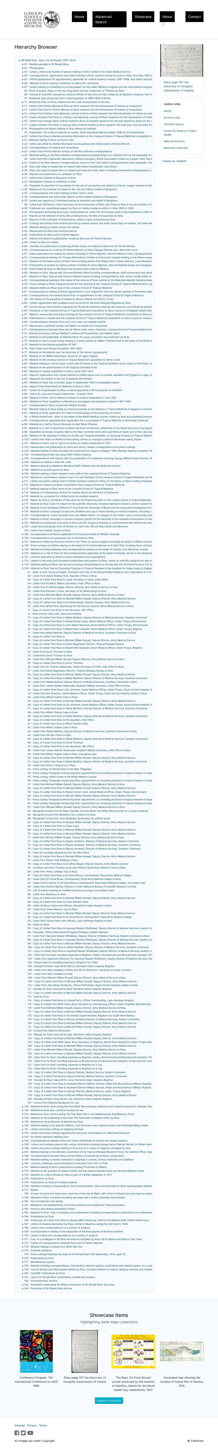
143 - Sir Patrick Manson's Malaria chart (46, 1136)
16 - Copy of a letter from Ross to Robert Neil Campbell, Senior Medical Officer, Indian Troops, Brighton (85, 628)
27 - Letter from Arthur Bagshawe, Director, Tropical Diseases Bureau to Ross (70, 670)
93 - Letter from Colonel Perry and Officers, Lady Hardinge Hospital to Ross (70, 920)
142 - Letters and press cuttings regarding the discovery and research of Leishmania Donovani (77, 1132)
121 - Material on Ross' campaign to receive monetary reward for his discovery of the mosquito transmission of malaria (89, 518)
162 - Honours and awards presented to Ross (49, 1208)
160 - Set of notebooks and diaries (43, 1201)
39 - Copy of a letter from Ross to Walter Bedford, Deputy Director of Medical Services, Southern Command (87, 716)
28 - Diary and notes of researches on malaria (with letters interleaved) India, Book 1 (71, 166)
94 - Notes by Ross (38, 924)
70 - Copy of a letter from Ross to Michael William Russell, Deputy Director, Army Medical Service (81, 833)
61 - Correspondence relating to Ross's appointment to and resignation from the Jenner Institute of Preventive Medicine (90, 291)
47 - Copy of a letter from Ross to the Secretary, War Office (61, 746)
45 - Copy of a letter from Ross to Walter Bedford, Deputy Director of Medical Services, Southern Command (87, 738)
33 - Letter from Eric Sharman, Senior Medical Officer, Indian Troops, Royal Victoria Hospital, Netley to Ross (87, 693)
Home (79, 17)
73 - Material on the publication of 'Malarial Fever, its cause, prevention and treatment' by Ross (76, 337)
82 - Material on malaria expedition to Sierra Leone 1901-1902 (58, 371)
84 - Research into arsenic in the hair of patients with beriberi (58, 378)
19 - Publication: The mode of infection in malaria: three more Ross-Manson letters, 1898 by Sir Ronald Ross (84, 132)
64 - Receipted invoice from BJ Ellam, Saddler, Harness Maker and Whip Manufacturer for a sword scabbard (88, 810)
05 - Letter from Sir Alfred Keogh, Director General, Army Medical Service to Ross (73, 587)
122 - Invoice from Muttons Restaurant (49, 1030)
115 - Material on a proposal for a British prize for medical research (61, 496)
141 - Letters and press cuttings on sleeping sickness (53, 1129)
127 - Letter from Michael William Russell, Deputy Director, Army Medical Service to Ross (77, 1049)
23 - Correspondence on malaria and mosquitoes (51, 147)
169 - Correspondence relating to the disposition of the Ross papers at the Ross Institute (73, 1231)
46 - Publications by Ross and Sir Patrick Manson (51, 234)
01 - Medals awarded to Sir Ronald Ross (46, 64)
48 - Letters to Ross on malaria (41, 242)
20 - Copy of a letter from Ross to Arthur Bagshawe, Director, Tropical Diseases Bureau (76, 643)
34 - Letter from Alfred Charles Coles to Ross (52, 697)
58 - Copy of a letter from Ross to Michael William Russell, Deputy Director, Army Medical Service (81, 787)
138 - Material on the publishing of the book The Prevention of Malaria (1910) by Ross (71, 1117)
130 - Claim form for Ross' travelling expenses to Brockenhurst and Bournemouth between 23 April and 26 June (90, 1060)
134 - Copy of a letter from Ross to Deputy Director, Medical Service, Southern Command (77, 1076)
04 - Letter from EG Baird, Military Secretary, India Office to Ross (64, 583)
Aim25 (167, 111)
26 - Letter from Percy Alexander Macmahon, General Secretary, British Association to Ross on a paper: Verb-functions (90, 158)
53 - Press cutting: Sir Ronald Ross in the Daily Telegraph (59, 769)
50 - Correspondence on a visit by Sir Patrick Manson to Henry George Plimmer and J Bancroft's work (80, 249)
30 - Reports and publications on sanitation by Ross (53, 174)
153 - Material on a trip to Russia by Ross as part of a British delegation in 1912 (68, 1174)
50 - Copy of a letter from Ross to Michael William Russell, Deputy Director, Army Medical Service (81, 757)
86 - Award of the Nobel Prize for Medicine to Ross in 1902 (57, 386)
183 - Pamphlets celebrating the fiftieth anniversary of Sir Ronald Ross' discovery (69, 1284)
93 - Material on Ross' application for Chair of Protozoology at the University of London (72, 412)
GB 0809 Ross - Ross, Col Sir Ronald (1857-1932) (48, 60)
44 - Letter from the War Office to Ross (49, 735)
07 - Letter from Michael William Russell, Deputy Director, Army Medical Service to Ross (76, 594)
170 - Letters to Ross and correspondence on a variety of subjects (61, 1235)
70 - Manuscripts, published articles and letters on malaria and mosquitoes (65, 325)
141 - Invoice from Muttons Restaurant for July (53, 1102)
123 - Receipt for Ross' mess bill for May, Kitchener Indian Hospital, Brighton (70, 1034)
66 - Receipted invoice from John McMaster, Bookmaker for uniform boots (69, 818)
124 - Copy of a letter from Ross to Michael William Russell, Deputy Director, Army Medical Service (82, 1038)
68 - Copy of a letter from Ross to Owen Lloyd (53, 825)
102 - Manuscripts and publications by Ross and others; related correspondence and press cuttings (79, 447)
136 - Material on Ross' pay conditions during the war (53, 1110)
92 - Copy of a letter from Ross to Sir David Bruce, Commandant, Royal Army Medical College (79, 916)
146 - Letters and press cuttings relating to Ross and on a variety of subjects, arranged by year (77, 1148)
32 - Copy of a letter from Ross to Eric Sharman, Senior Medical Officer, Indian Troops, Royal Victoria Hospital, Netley (93, 689)
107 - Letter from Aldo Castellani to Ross (50, 973)
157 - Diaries (31, 1189)
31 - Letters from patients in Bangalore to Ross (50, 177)
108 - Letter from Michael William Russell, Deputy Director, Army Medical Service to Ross (77, 977)
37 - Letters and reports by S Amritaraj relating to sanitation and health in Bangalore (71, 200)
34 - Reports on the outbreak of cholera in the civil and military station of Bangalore (70, 189)
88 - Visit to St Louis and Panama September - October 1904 (58, 393)
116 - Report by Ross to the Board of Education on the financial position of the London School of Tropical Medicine (87, 499)
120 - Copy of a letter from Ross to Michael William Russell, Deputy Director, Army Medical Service (82, 1023)
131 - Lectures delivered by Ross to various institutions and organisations (64, 556)
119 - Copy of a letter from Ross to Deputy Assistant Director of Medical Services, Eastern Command (83, 1019)
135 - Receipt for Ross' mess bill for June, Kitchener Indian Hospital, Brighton (70, 1079)
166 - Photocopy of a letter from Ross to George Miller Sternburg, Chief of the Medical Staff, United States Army (86, 1220)
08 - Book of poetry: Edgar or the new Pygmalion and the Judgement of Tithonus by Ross (74, 90)
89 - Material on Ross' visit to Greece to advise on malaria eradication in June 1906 (70, 397)
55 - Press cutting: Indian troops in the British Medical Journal (62, 776)
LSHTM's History (174, 124)
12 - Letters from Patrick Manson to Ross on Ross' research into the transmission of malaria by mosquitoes (83, 105)
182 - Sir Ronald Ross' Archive (40, 1280)
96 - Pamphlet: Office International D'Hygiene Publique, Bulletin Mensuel (68, 932)
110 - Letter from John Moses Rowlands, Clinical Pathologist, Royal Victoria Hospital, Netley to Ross (83, 985)
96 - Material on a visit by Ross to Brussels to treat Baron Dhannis (60, 424)
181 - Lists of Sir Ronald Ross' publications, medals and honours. (60, 1277)
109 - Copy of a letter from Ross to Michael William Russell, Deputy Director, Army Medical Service (82, 981)
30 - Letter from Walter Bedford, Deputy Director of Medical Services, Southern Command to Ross (82, 681)
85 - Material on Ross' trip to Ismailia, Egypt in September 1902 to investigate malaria (71, 382)
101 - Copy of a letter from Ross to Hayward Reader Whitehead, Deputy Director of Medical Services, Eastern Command (94, 950)
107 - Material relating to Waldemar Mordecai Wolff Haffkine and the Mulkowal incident (72, 465)
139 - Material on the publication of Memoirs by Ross (53, 1121)
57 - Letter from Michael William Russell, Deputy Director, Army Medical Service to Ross (76, 784)
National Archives (174, 141)
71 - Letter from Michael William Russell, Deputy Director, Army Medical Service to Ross (76, 837)
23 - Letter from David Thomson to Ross (50, 655)
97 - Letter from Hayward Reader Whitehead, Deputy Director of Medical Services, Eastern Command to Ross (89, 935)
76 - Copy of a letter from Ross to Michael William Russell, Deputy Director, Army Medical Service (81, 856)
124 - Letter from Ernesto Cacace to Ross (47, 530)
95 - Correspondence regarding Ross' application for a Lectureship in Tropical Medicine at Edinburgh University (86, 420)
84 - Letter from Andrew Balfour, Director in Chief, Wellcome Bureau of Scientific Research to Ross (82, 886)
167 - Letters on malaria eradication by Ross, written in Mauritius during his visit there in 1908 (76, 1223)
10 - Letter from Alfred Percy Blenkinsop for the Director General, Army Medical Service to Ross (81, 606)
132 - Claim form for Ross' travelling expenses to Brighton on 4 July (65, 1068)
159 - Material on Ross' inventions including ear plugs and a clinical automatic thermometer (74, 1197)
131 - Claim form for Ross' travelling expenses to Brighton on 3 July (65, 1064)
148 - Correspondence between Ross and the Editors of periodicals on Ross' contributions (74, 1155)
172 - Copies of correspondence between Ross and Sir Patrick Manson (63, 1242)
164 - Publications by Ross (39, 1216)
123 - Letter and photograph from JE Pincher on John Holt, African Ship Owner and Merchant (76, 526)
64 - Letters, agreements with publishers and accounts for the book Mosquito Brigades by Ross (77, 302)
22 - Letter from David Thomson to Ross (50, 651)
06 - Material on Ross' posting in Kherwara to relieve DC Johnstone (61, 83)
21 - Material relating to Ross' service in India (49, 139)
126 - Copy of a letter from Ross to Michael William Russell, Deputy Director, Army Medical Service (82, 1045)
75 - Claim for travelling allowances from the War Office (58, 852)
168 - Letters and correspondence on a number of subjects (57, 1227)
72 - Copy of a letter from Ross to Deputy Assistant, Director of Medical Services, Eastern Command (83, 841)
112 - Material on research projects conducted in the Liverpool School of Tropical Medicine (74, 484)
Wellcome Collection (176, 147)
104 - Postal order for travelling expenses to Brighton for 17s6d (63, 962)
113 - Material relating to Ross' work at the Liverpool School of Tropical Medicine (68, 488)
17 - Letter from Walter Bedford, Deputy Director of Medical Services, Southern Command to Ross (82, 632)
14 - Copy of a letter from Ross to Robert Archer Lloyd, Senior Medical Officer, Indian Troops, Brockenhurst (87, 621)
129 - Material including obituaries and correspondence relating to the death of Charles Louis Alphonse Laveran (86, 549)
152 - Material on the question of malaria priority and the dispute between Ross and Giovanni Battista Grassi (84, 1170)
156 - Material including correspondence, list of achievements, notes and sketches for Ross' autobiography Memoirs (88, 1186)
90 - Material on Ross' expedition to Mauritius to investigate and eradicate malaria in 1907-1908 (77, 401)
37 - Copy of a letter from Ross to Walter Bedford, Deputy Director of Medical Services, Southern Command (87, 708)
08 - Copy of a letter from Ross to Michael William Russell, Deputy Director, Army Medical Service (81, 598)
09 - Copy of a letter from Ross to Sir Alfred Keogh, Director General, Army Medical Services (79, 602)
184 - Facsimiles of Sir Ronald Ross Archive (48, 1288)
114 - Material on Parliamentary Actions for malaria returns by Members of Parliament (71, 492)
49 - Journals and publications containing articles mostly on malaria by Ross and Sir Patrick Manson (79, 246)
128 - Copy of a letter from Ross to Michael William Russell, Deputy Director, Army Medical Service (82, 1053)
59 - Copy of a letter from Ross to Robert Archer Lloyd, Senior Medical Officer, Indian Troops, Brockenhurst (87, 791)
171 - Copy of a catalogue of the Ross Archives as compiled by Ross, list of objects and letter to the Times (83, 1239)
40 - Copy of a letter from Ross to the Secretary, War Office (61, 719)
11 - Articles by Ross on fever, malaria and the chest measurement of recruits (67, 101)
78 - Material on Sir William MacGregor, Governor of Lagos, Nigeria (61, 355)
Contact (194, 17)
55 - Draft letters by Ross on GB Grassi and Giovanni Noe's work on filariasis (66, 268)
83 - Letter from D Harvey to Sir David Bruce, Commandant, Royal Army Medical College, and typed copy (86, 882)
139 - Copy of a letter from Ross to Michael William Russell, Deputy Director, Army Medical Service (82, 1095)
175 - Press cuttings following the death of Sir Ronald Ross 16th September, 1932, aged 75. (75, 1254)
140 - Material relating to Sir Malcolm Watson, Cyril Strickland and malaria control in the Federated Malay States (86, 1125)
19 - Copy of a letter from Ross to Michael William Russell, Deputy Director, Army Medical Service (81, 640)
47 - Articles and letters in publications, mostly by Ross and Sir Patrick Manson (68, 238)
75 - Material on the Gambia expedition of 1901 (50, 344)
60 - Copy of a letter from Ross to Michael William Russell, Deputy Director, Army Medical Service (81, 795)
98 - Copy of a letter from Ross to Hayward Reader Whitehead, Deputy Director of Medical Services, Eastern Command (94, 939)
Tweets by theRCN (174, 161)
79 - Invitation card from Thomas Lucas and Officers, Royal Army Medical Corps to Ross (77, 867)
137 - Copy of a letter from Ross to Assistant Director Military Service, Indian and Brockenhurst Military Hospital (89, 1087)
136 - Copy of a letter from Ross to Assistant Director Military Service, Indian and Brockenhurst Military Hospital (89, 1083)
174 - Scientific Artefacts (38, 1250)
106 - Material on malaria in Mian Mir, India (47, 462)
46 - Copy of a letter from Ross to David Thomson (55, 742)
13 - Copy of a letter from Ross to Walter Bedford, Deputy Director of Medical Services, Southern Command (87, 617)
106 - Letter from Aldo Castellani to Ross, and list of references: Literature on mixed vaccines (79, 969)
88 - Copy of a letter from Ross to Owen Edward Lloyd (58, 901)
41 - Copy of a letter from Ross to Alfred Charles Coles (58, 723)
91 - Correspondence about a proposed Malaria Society (55, 405)
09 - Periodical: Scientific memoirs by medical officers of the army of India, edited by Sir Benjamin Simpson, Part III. (88, 94)
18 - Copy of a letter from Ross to (46, 636)
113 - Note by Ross (38, 996)
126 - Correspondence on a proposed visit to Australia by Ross (59, 537)
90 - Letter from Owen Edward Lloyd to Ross (52, 909)
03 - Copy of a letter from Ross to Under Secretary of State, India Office (68, 579)
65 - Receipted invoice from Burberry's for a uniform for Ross (61, 814)
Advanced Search (103, 19)
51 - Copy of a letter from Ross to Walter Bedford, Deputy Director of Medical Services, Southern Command (87, 761)
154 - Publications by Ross (39, 1178)
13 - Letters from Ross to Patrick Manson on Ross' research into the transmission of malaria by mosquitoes (83, 109)
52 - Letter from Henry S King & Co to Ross (51, 765)
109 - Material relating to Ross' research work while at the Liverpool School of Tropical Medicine (77, 473)
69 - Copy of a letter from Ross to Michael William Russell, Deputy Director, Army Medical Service (81, 829)
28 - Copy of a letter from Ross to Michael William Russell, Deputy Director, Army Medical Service (81, 674)
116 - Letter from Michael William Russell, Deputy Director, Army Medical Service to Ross (77, 1007)
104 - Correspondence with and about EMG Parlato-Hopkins (57, 454)
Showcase (143, 17)
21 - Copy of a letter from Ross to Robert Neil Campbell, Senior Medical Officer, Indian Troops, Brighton (85, 647)
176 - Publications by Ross (39, 1258)
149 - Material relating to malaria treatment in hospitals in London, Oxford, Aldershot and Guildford (79, 1159)
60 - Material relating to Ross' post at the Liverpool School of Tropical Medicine (68, 287)
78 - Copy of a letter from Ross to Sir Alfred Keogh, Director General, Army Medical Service (78, 863)
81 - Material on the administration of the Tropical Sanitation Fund (60, 367)
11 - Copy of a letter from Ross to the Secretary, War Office (60, 609)
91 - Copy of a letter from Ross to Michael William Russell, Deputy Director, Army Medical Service (81, 913)
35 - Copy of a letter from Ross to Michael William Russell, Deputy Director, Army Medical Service (81, 700)
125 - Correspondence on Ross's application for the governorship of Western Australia (71, 534)
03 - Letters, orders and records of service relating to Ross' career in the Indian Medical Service (77, 71)
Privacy (32, 1425)
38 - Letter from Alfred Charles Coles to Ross (52, 712)
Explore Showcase (109, 1400)
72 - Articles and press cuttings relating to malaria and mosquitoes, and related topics (72, 333)
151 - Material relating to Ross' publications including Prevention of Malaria (65, 1167)
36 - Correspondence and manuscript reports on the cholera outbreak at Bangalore (70, 196)
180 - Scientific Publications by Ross (44, 1273)
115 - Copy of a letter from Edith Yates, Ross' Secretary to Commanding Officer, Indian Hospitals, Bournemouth (89, 1004)
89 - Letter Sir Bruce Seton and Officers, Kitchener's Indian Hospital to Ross (70, 905)
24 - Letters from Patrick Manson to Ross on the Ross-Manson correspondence (68, 151)
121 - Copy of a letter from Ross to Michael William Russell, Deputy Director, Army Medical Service (82, 1026)
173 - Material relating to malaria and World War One (53, 1246)
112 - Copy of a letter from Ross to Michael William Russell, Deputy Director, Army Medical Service (82, 992)
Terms (43, 1425)
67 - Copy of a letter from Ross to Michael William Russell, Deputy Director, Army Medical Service (81, 822)
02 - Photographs (34, 67)
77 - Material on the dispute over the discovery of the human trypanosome (65, 352)
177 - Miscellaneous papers (39, 1261)
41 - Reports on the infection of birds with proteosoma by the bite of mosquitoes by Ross (73, 215)
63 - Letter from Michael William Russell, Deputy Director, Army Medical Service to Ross (76, 806)
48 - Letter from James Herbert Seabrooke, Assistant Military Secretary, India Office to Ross (79, 750)
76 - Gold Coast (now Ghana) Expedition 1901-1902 (53, 348)
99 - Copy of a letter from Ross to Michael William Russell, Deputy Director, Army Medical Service (81, 943)
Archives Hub (172, 117)
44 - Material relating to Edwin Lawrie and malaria (51, 227)
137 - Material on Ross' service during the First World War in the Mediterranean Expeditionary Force (79, 1114)
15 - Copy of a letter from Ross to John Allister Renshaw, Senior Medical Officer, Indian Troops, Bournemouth (88, 625)
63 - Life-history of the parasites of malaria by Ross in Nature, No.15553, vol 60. (69, 299)
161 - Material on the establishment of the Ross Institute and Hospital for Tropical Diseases (74, 1204)
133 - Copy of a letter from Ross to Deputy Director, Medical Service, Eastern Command (76, 1072)
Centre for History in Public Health (180, 132)
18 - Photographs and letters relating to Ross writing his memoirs (60, 128)
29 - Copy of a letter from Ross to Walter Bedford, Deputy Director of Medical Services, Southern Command (87, 678)
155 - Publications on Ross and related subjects (50, 1182)
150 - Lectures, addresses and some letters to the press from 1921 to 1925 (66, 1163)
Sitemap (19, 1425)
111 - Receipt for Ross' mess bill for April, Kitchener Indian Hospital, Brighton (70, 988)
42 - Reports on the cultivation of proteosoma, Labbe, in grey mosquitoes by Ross (69, 219)
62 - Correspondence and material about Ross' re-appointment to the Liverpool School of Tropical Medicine (84, 295)
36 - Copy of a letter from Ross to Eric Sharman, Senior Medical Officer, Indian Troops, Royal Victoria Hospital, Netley (93, 704)
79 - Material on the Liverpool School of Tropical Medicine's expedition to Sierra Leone (72, 359)
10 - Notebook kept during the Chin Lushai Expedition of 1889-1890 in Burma (67, 98)
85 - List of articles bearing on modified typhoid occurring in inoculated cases (71, 890)
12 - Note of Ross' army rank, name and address (54, 613)
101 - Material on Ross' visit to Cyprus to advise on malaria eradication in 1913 (67, 443)
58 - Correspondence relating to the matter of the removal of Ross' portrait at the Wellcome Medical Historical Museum (90, 280)
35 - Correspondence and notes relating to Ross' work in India (58, 192)
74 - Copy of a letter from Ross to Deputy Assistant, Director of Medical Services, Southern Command (84, 848)
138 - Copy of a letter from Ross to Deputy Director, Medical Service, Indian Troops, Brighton (79, 1091)
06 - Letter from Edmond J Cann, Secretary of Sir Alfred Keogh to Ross (67, 591)
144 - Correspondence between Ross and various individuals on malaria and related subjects (75, 1140)
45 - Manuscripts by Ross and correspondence (50, 230)
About (167, 17)
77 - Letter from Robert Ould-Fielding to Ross (53, 860)
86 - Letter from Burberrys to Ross (47, 894)
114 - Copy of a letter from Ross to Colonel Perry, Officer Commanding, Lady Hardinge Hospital (81, 1000)
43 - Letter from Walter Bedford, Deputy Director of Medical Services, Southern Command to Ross (82, 731)
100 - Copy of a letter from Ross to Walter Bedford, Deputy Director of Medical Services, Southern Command (88, 947)
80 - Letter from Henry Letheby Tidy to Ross (52, 871)
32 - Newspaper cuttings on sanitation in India (50, 181)
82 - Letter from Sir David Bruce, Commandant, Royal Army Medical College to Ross (74, 879)
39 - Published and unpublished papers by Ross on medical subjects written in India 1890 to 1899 (79, 208)
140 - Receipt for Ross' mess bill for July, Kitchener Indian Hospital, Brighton (70, 1098)
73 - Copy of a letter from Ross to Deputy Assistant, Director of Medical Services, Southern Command (84, 844)
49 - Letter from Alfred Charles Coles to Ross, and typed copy (62, 753)
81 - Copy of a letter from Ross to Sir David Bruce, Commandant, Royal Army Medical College (79, 875)
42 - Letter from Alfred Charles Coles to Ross (52, 727)
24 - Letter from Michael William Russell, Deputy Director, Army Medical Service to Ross (76, 659)
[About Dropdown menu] (163, 24)
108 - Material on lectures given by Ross (46, 469)
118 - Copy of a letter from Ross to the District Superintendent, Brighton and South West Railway (81, 1015)
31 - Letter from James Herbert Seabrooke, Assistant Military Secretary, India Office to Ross (79, 685)
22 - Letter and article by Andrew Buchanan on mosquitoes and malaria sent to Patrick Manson (77, 143)
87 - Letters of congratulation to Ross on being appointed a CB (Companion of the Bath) (73, 390)
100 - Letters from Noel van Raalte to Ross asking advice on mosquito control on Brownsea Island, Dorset (82, 439)
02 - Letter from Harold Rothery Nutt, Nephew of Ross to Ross (62, 575)
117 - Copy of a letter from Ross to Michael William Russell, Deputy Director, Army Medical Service (82, 1011)
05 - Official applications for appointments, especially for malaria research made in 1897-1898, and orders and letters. (90, 79)
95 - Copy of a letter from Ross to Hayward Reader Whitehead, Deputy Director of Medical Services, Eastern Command (94, 928)
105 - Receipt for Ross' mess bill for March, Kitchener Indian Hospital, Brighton (71, 966)
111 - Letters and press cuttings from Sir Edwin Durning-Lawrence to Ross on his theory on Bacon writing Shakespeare (90, 481)
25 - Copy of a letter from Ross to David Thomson (55, 662)
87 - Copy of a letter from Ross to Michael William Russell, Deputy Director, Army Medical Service (81, 897)
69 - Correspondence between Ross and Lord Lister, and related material (65, 321)
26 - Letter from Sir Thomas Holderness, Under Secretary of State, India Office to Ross (76, 666)
